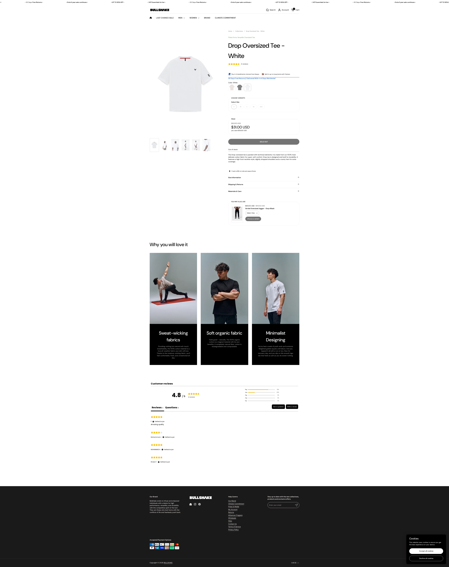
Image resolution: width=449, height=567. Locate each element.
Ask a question (278, 407)
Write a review (292, 407)
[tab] (172, 407)
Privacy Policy (233, 530)
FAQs (230, 521)
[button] (271, 10)
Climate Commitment (236, 504)
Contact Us (232, 524)
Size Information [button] (234, 177)
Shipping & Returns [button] (235, 184)
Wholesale (232, 518)
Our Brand (232, 501)
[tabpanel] (224, 439)
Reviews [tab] (157, 407)
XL (254, 107)
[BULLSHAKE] (160, 10)
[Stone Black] (239, 87)
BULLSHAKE (168, 563)
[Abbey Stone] (231, 87)
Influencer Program (235, 515)
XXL (261, 107)
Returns (231, 512)
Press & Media (233, 507)
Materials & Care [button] (234, 191)
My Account (232, 509)
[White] (247, 87)
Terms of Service (234, 527)
